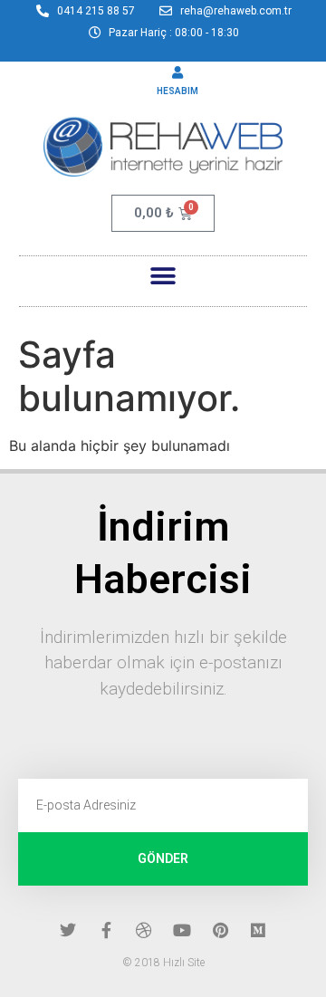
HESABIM (177, 91)
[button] (163, 276)
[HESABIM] (177, 72)
